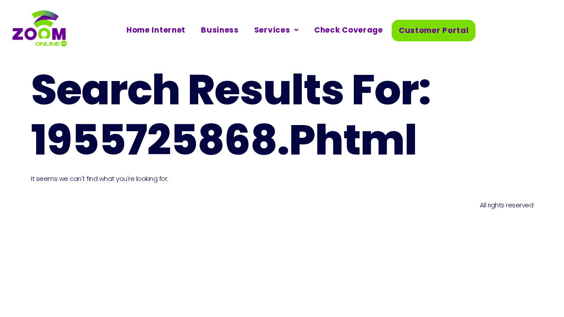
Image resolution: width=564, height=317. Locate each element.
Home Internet (156, 30)
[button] (276, 30)
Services (272, 30)
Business (220, 30)
